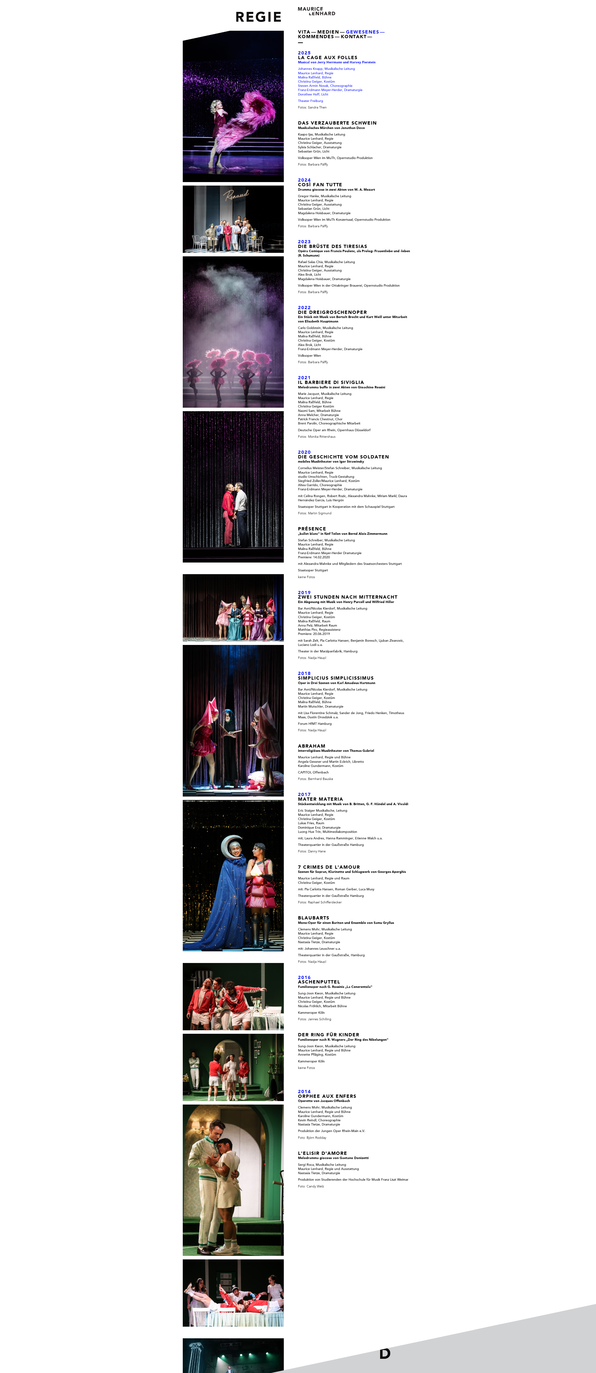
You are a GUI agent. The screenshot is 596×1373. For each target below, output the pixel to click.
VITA (304, 32)
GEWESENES (362, 32)
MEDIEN (328, 32)
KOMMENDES (316, 37)
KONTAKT (354, 37)
